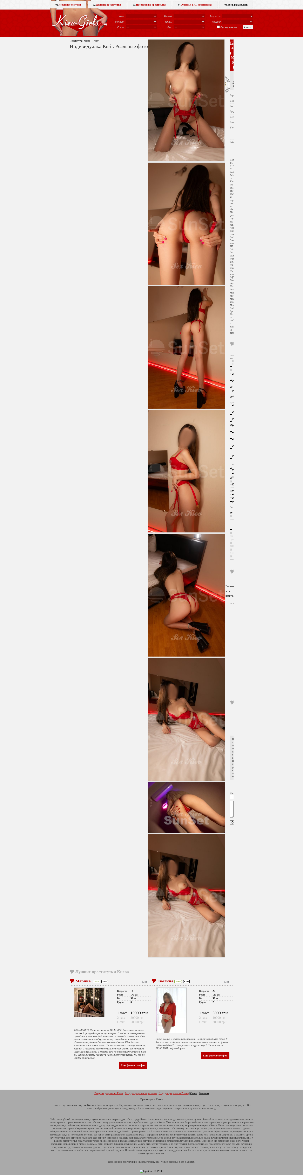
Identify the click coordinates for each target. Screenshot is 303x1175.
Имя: (232, 793)
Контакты (204, 1093)
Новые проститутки (68, 4)
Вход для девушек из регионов (141, 1093)
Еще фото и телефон (133, 1065)
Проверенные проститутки (149, 4)
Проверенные (228, 27)
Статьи (193, 1093)
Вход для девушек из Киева (108, 1093)
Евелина (165, 981)
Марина (83, 981)
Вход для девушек (236, 4)
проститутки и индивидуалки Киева (141, 1161)
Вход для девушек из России (174, 1093)
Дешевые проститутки (107, 4)
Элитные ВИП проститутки (195, 4)
